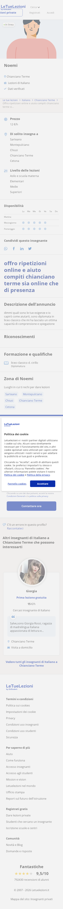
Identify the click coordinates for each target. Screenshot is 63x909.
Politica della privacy (38, 474)
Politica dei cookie (14, 474)
